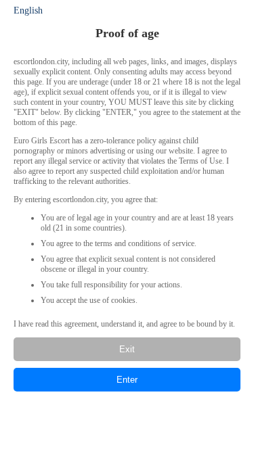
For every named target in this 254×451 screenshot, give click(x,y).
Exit (127, 349)
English (28, 10)
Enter (127, 380)
